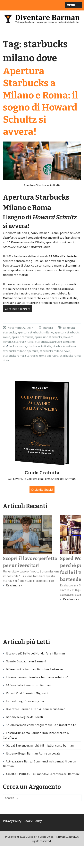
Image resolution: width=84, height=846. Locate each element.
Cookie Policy (33, 821)
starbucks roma (13, 355)
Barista (48, 328)
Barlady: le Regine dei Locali (24, 717)
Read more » (14, 585)
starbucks (41, 342)
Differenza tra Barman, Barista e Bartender (34, 669)
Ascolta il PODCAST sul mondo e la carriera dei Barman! (43, 774)
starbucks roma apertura (41, 355)
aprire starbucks (22, 337)
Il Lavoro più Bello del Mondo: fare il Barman (35, 653)
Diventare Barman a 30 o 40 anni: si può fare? (35, 709)
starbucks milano (64, 346)
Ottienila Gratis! (42, 489)
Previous (11, 347)
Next (73, 347)
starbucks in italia (39, 346)
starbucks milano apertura (20, 351)
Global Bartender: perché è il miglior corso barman (40, 745)
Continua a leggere (17, 309)
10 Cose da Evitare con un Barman (28, 685)
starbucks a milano (62, 342)
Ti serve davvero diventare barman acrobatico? (37, 677)
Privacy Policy (12, 821)
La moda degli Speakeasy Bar (25, 701)
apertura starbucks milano (35, 332)
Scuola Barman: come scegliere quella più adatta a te (41, 725)
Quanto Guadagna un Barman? (26, 661)
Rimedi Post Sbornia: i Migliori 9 (27, 693)
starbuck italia (24, 342)
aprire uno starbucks (48, 337)
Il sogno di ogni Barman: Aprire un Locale (33, 753)
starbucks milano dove (55, 351)
